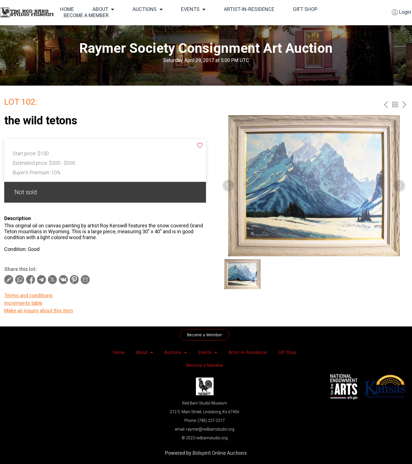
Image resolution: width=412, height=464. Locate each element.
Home (67, 9)
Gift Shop (305, 9)
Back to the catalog (395, 104)
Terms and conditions (28, 295)
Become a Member (86, 15)
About (100, 9)
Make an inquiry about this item (38, 311)
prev (385, 104)
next (404, 104)
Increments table (23, 303)
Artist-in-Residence (249, 9)
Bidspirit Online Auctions (220, 453)
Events (190, 9)
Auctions (145, 9)
